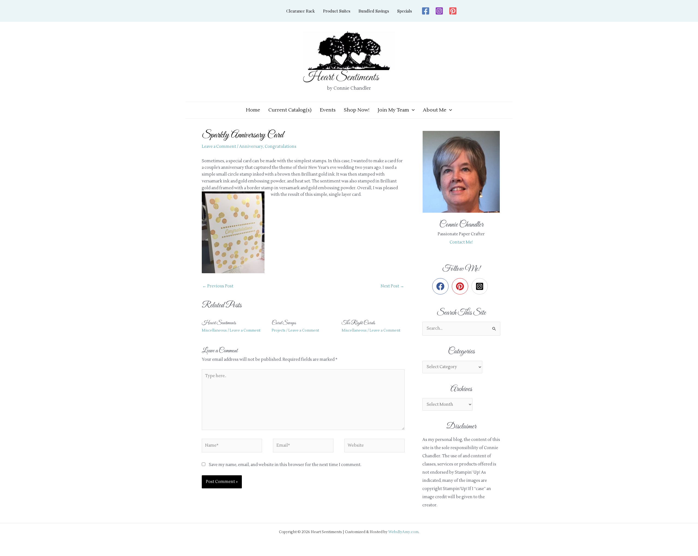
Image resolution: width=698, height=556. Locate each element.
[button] (412, 110)
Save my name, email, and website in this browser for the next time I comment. (285, 464)
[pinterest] (461, 286)
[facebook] (441, 286)
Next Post (392, 286)
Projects (278, 330)
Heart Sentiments (341, 77)
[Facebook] (426, 11)
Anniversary (251, 146)
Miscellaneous (214, 330)
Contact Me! (461, 242)
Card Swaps (284, 323)
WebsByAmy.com (403, 532)
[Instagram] (439, 11)
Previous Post (217, 286)
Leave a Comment (219, 146)
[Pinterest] (453, 11)
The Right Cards (358, 323)
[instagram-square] (480, 286)
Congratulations (280, 146)
